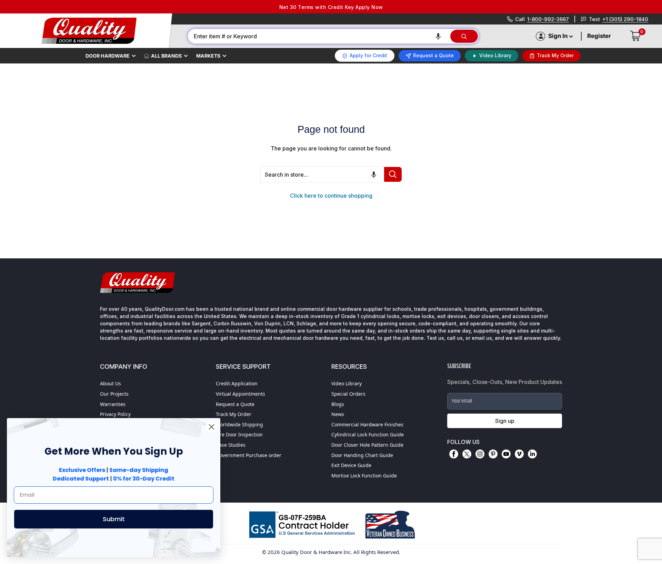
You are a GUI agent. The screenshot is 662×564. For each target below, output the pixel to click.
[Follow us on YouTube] (506, 454)
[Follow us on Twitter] (467, 454)
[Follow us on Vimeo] (519, 454)
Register (599, 35)
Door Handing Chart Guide (362, 455)
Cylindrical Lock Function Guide (367, 434)
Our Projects (114, 393)
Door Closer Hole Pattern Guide (367, 445)
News (337, 414)
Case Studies (230, 445)
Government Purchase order (248, 455)
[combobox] (319, 36)
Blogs (337, 404)
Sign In (558, 35)
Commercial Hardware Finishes (367, 424)
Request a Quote (235, 404)
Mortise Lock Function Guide (364, 475)
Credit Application (237, 383)
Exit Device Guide (351, 465)
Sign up (504, 420)
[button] (438, 36)
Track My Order (233, 414)
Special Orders (348, 393)
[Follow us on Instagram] (480, 454)
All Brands (166, 56)
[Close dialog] (211, 427)
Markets (208, 56)
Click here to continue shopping (331, 195)
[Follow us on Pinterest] (493, 454)
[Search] (464, 36)
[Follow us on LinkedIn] (532, 454)
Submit (114, 519)
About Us (110, 383)
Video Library (346, 383)
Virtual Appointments (240, 393)
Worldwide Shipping (239, 424)
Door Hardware (108, 56)
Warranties (113, 404)
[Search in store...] (393, 174)
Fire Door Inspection (239, 434)
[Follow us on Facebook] (454, 454)
